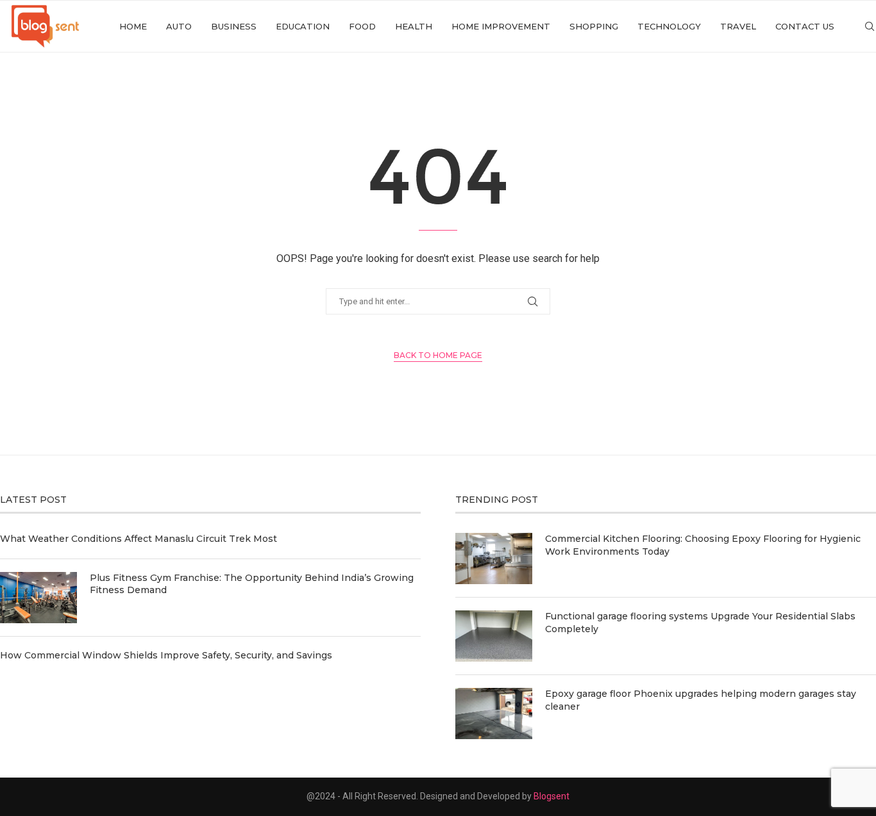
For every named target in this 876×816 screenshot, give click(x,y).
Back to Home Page (438, 355)
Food (362, 26)
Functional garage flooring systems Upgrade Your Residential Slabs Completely (700, 622)
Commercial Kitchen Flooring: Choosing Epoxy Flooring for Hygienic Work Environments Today (703, 545)
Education (303, 26)
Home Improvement (500, 26)
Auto (179, 26)
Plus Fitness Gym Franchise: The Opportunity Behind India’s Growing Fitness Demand (252, 584)
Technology (669, 26)
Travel (738, 26)
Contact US (804, 26)
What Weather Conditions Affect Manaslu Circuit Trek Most (138, 538)
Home (133, 26)
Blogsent (551, 796)
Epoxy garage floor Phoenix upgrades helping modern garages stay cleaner (700, 700)
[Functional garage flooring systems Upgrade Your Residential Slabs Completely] (493, 636)
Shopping (593, 26)
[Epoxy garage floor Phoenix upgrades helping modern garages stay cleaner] (493, 713)
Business (234, 26)
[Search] (869, 26)
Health (413, 26)
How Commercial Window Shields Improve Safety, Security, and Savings (166, 655)
